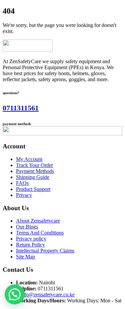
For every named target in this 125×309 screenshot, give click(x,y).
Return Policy (30, 244)
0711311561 (21, 108)
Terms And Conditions (40, 232)
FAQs (22, 183)
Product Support (33, 189)
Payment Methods (35, 171)
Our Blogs (27, 227)
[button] (15, 294)
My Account (29, 159)
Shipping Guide (32, 177)
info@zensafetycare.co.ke (47, 294)
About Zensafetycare (38, 221)
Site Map (25, 256)
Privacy (24, 195)
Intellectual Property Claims (45, 250)
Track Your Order (34, 165)
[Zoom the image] (62, 46)
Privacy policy (31, 238)
